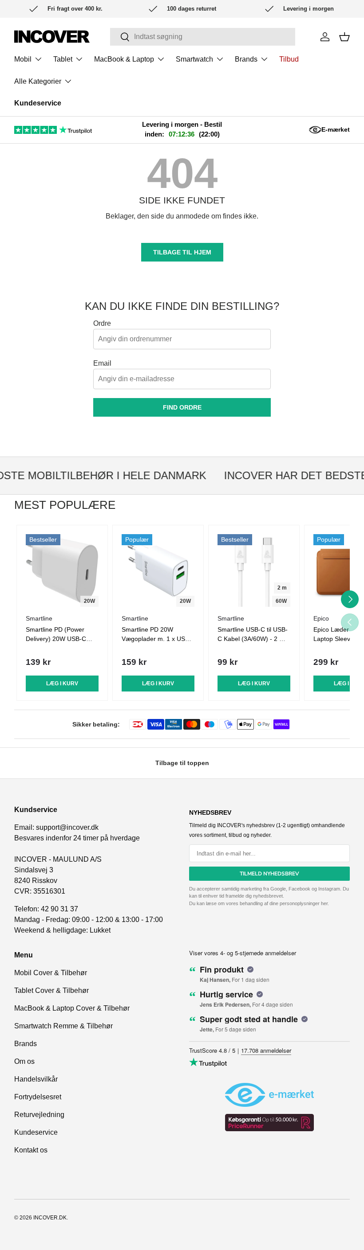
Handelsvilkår (36, 1079)
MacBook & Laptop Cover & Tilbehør (72, 1008)
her (324, 903)
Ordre (102, 323)
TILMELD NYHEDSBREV (269, 873)
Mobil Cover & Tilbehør (50, 973)
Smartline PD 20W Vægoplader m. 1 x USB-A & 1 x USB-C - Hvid (156, 639)
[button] (344, 37)
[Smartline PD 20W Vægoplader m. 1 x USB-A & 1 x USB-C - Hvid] (158, 570)
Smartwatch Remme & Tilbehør (63, 1026)
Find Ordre (182, 407)
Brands (25, 1043)
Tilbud (289, 59)
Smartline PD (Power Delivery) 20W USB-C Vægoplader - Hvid (56, 639)
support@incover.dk (67, 827)
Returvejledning (39, 1114)
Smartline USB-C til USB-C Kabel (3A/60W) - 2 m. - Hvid (254, 639)
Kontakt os (30, 1150)
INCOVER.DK (50, 1218)
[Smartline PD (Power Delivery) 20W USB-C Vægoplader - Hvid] (62, 570)
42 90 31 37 (59, 909)
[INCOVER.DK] (52, 37)
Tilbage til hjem (182, 252)
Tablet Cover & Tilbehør (51, 990)
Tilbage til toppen (182, 762)
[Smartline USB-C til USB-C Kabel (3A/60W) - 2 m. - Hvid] (254, 570)
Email (102, 363)
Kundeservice (37, 103)
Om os (24, 1061)
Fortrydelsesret (37, 1097)
